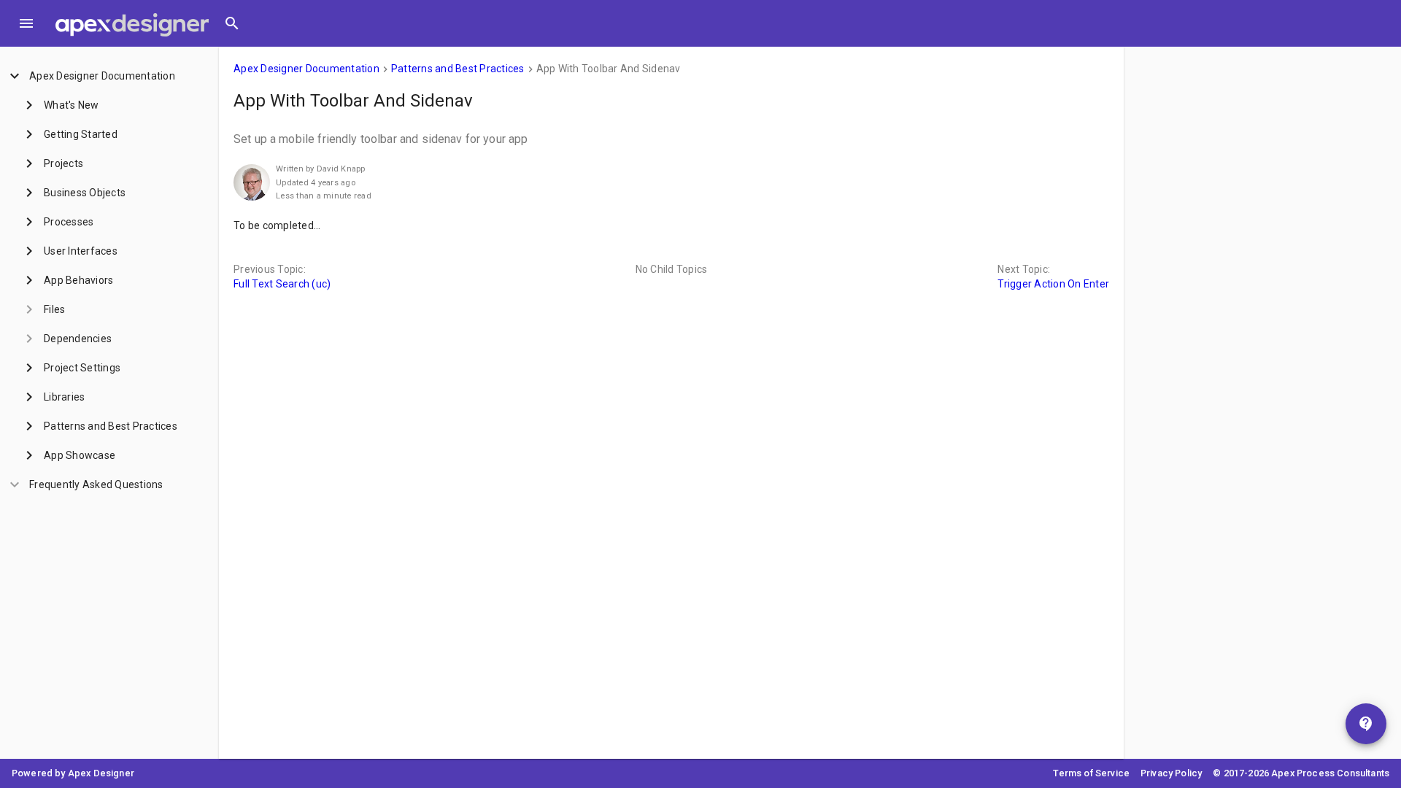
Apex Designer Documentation (306, 68)
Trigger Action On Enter (1053, 284)
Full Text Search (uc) (282, 284)
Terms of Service (1091, 773)
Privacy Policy (1171, 773)
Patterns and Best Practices (458, 68)
